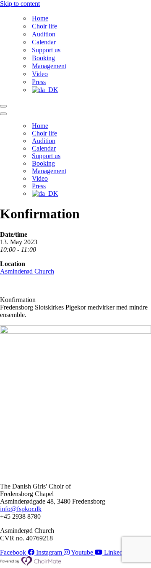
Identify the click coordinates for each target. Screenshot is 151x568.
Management (49, 65)
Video (40, 73)
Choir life (44, 26)
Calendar (44, 42)
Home (40, 18)
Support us (46, 50)
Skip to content (20, 3)
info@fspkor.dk (21, 508)
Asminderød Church (27, 271)
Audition (43, 34)
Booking (43, 57)
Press (39, 81)
